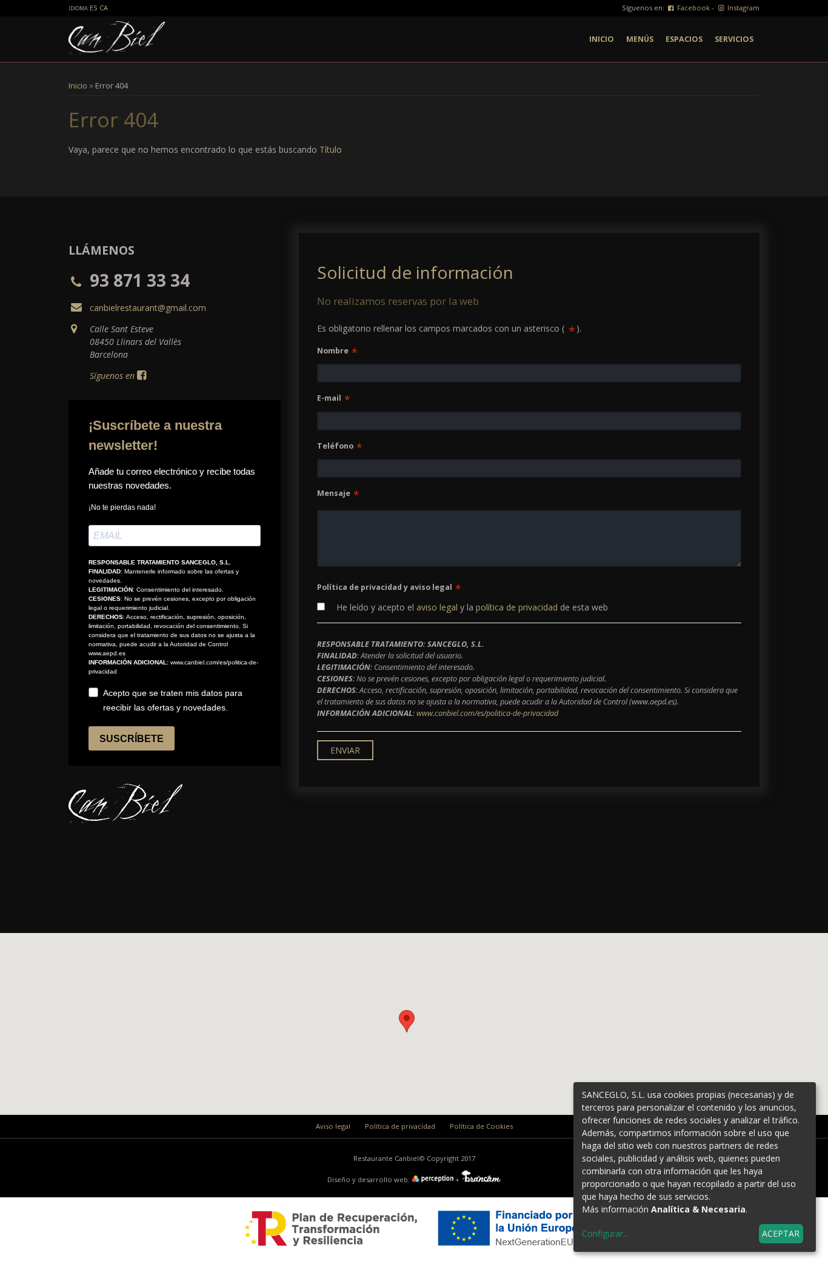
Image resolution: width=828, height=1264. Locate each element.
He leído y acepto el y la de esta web (471, 607)
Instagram (743, 7)
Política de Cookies (481, 1126)
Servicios (734, 39)
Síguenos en (112, 375)
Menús (639, 39)
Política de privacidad (400, 1126)
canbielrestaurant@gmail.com (148, 307)
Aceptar (781, 1233)
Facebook (692, 7)
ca (103, 7)
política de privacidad (517, 607)
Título (330, 149)
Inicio (601, 39)
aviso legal (437, 607)
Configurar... (605, 1233)
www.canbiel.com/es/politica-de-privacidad (487, 713)
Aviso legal (333, 1126)
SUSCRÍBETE (131, 739)
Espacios (684, 39)
